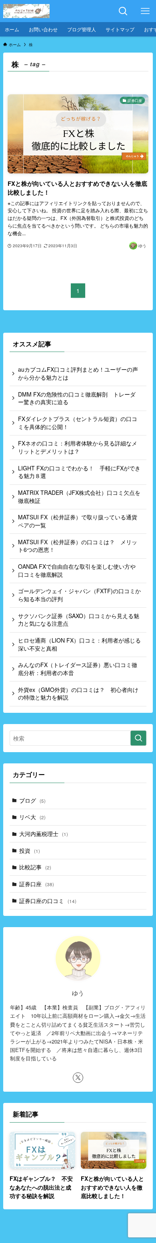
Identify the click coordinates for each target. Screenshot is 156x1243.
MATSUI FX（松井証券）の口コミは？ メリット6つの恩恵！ (77, 546)
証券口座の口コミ (47, 901)
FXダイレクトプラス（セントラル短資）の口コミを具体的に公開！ (77, 423)
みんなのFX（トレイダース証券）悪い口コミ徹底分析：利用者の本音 (77, 669)
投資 (29, 850)
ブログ (32, 800)
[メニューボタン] (145, 11)
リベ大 (32, 817)
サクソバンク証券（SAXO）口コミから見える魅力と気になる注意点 (78, 620)
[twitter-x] (78, 1077)
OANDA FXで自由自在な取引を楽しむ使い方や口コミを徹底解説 (77, 570)
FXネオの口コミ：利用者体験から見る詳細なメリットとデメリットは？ (77, 447)
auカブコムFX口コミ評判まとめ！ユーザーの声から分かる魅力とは (78, 373)
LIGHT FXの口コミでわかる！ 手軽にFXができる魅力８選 (79, 472)
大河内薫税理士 (43, 834)
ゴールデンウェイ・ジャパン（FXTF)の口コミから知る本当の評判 (79, 595)
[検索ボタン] (123, 11)
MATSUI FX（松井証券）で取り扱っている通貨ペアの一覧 (77, 521)
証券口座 (36, 884)
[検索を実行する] (138, 738)
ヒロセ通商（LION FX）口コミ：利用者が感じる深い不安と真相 (79, 644)
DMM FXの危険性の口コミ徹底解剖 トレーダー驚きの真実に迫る (77, 398)
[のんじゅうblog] (26, 11)
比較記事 (35, 867)
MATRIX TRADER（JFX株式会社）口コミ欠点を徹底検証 (79, 496)
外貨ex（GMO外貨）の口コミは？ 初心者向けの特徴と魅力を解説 (78, 694)
